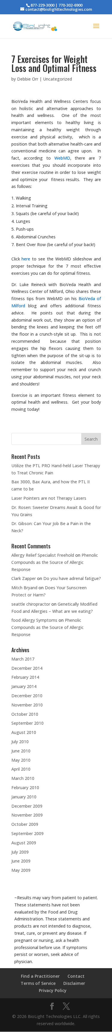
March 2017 (22, 659)
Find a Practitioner (40, 976)
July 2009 (20, 852)
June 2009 (20, 861)
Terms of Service (38, 983)
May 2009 (20, 870)
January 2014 (23, 686)
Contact (76, 976)
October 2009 (24, 824)
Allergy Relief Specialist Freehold (42, 555)
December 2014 (26, 668)
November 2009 (27, 815)
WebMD (62, 158)
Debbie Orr (27, 79)
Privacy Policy (53, 990)
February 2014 (25, 677)
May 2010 (20, 760)
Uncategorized (57, 79)
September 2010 (27, 723)
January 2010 (23, 797)
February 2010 (25, 787)
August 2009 (23, 843)
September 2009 (27, 833)
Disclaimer (74, 983)
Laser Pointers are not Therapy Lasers (48, 498)
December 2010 (26, 695)
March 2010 (22, 778)
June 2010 (20, 751)
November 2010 (27, 705)
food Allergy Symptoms (34, 620)
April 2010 (20, 769)
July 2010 (20, 741)
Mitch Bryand (24, 587)
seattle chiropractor (30, 604)
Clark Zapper (23, 578)
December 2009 (26, 806)
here (26, 259)
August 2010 (23, 732)
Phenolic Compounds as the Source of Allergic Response (54, 562)
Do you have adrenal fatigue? (72, 578)
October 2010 (24, 714)
